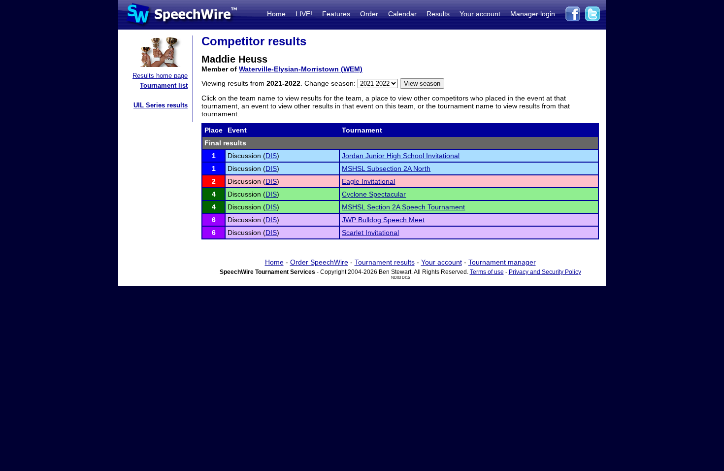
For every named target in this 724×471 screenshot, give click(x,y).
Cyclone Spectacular (374, 194)
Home (276, 14)
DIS (271, 156)
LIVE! (304, 14)
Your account (480, 14)
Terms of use (487, 272)
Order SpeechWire (319, 262)
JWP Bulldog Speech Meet (383, 220)
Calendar (402, 14)
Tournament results (385, 262)
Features (336, 14)
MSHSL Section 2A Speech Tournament (403, 207)
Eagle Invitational (368, 181)
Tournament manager (502, 262)
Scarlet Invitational (370, 232)
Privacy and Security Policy (545, 272)
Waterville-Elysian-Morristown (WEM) (300, 69)
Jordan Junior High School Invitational (401, 156)
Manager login (532, 14)
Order (369, 14)
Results (438, 14)
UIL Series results (160, 105)
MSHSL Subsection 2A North (386, 168)
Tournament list (164, 85)
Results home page (160, 75)
